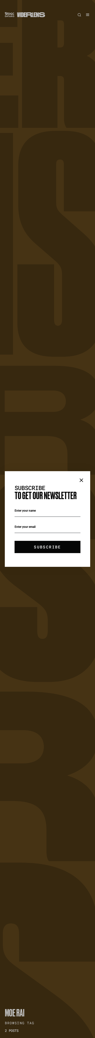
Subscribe (47, 546)
